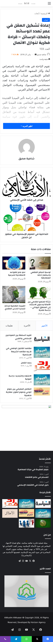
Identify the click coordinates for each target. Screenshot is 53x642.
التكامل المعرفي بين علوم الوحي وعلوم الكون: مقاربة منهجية (19, 392)
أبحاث (36, 13)
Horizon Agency (38, 622)
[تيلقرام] (19, 561)
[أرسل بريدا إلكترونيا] (36, 54)
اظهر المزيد (27, 126)
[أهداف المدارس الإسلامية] (26, 523)
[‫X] (30, 561)
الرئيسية (44, 13)
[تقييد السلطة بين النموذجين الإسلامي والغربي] (42, 339)
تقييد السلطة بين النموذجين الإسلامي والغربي (18, 336)
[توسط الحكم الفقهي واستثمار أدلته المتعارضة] (39, 263)
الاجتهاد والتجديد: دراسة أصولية (20, 377)
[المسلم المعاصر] (26, 3)
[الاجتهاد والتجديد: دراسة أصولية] (42, 379)
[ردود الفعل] (42, 366)
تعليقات (9, 325)
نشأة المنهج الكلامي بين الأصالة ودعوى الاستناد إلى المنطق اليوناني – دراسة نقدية (39, 306)
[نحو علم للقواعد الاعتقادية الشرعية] (13, 263)
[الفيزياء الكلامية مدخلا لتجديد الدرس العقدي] (13, 294)
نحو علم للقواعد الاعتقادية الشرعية (16, 273)
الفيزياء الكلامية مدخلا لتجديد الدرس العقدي (14, 307)
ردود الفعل (26, 363)
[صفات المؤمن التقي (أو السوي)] (10, 513)
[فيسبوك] (33, 561)
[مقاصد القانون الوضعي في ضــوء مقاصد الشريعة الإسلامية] (42, 352)
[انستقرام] (23, 561)
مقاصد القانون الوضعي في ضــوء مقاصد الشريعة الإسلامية (19, 351)
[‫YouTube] (26, 561)
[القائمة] (49, 4)
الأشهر (44, 325)
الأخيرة (27, 325)
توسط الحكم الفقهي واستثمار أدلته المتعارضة (40, 275)
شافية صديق (41, 54)
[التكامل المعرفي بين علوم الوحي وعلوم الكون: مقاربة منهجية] (42, 391)
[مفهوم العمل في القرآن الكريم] (43, 523)
